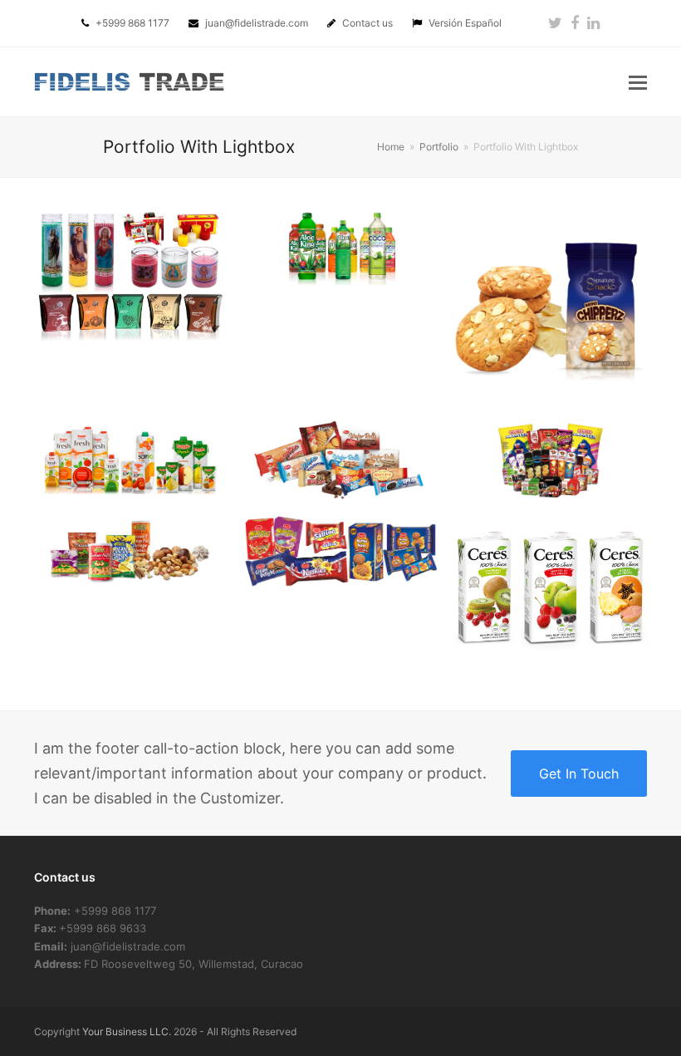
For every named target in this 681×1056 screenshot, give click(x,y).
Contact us (368, 23)
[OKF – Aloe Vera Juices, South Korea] (341, 246)
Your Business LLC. (126, 1031)
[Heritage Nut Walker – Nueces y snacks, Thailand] (131, 550)
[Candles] (131, 276)
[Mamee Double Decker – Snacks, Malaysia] (550, 458)
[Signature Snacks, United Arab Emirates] (550, 305)
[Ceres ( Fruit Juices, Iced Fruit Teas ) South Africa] (550, 587)
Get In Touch (579, 773)
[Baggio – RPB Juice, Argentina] (131, 458)
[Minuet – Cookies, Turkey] (341, 458)
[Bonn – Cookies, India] (341, 550)
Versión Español (465, 23)
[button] (638, 82)
